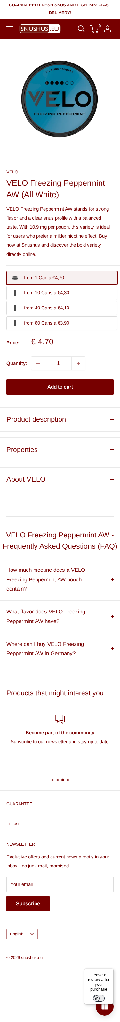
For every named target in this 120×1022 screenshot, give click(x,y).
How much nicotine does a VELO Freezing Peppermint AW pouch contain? (45, 579)
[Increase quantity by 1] (78, 363)
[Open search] (81, 28)
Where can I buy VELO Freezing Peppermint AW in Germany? (45, 649)
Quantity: (16, 363)
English (16, 934)
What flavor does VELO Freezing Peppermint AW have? (45, 616)
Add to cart (60, 387)
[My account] (107, 28)
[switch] (99, 998)
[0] (95, 29)
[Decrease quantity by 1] (38, 363)
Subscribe (28, 903)
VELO (12, 171)
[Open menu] (9, 28)
